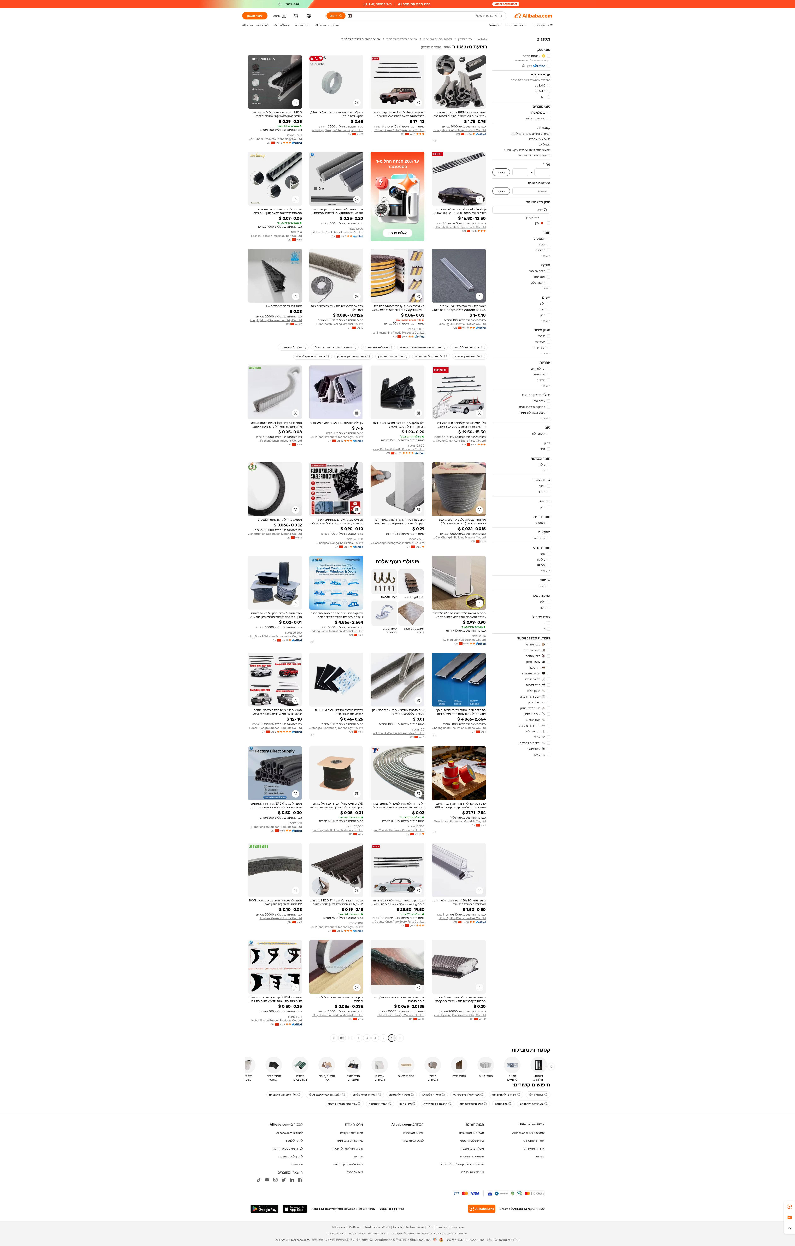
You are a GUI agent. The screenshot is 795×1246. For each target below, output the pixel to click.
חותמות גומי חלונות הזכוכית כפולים (420, 347)
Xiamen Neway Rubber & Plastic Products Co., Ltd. (397, 449)
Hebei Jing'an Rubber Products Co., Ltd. (337, 232)
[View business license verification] (435, 1240)
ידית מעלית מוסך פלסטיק (351, 356)
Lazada (397, 1227)
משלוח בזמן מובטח (472, 1148)
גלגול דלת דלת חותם (531, 1103)
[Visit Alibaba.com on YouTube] (267, 1179)
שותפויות (297, 1164)
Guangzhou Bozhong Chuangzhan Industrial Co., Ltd (397, 542)
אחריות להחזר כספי (472, 1140)
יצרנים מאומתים (413, 1132)
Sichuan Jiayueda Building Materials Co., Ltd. (336, 830)
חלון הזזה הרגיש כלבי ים (282, 1094)
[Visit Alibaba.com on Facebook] (300, 1179)
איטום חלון (405, 1103)
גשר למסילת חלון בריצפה (342, 1103)
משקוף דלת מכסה (399, 1094)
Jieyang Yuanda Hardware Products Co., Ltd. (397, 830)
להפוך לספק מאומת (290, 1156)
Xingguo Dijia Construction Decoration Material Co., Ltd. (275, 533)
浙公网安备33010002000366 (465, 1239)
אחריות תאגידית (534, 1148)
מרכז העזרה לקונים (351, 1132)
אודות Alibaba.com (531, 1124)
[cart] (295, 16)
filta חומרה (501, 1103)
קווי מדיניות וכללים (472, 1172)
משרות (540, 1156)
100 (342, 1038)
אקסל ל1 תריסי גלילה (365, 1094)
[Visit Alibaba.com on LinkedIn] (291, 1179)
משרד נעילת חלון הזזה (504, 1094)
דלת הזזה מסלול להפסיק (467, 347)
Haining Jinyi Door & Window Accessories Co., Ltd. (397, 733)
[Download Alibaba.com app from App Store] (295, 1209)
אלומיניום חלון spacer (468, 356)
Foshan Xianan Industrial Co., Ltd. (281, 440)
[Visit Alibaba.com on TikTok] (258, 1179)
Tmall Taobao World (377, 1227)
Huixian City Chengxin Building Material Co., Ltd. (459, 537)
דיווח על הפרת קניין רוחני (348, 1164)
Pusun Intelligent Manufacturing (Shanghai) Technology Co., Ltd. (336, 130)
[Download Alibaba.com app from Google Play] (264, 1209)
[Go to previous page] (400, 1038)
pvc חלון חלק (536, 1094)
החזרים (358, 1156)
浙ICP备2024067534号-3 (503, 1239)
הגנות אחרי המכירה (472, 1156)
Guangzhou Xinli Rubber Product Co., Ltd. (459, 130)
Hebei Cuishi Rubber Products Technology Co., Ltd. (275, 139)
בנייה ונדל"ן (465, 39)
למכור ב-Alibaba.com (289, 1132)
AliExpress (338, 1227)
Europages (458, 1227)
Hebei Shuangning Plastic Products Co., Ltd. (397, 332)
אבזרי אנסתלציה (378, 1103)
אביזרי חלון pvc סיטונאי (466, 1094)
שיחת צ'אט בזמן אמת (350, 1140)
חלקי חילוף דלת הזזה (471, 1103)
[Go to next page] (333, 1038)
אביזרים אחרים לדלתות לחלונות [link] (360, 39)
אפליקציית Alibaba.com (327, 1208)
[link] (789, 1206)
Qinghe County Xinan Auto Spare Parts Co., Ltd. (397, 130)
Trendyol (441, 1227)
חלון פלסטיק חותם (291, 347)
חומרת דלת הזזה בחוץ (390, 356)
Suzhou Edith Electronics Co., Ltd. (464, 639)
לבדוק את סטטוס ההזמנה (287, 1148)
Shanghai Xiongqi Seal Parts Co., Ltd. (340, 542)
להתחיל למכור (294, 1140)
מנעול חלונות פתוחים (376, 347)
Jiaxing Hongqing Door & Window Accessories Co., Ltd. (275, 636)
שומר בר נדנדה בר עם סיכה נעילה (333, 347)
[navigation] (521, 539)
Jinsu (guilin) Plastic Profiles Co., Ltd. (462, 324)
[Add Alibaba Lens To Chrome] (481, 1209)
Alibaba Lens (522, 1208)
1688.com (355, 1227)
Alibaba (482, 39)
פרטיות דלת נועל (431, 1094)
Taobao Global (415, 1227)
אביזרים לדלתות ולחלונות (401, 39)
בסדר (501, 172)
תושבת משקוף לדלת (435, 1103)
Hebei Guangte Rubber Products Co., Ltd (275, 727)
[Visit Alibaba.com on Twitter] (283, 1179)
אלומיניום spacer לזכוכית (310, 356)
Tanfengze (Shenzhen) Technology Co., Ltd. (336, 727)
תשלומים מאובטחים (471, 1132)
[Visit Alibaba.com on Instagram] (275, 1179)
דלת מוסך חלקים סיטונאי (429, 356)
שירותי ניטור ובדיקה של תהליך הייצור (462, 1164)
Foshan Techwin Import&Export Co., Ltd (276, 235)
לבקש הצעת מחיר (413, 1140)
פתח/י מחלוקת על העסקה (347, 1148)
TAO (429, 1227)
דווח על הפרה (355, 1172)
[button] (349, 15)
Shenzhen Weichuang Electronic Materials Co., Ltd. (459, 821)
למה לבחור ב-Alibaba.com (528, 1132)
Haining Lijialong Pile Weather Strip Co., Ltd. (275, 320)
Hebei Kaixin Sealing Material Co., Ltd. (339, 324)
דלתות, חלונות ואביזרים (437, 39)
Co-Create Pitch (533, 1140)
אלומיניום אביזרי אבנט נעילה (324, 1094)
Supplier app (388, 1208)
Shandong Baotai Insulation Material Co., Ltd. (336, 631)
